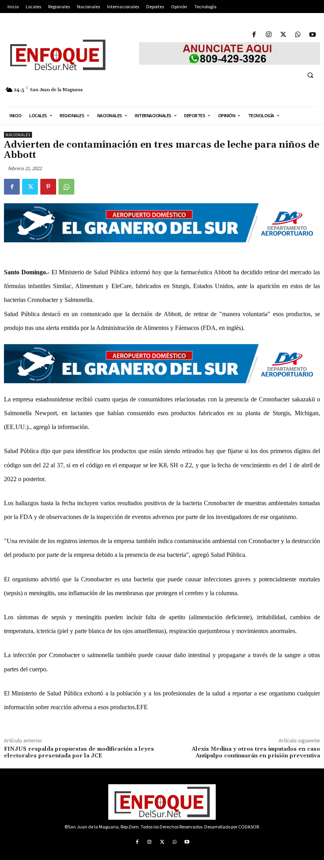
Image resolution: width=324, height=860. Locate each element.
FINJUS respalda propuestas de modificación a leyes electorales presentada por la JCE (79, 752)
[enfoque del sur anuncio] (229, 53)
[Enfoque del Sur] (67, 55)
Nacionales (18, 134)
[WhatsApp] (298, 35)
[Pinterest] (48, 187)
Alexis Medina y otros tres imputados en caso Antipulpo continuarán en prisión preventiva (256, 752)
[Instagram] (268, 35)
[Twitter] (283, 35)
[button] (310, 75)
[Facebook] (254, 35)
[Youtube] (312, 35)
